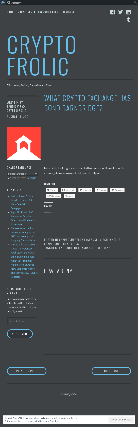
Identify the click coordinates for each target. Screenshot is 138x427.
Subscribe (20, 334)
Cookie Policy (54, 421)
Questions (103, 248)
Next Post (117, 371)
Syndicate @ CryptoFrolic (16, 109)
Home (10, 11)
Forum (20, 11)
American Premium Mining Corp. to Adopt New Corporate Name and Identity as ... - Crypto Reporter (24, 268)
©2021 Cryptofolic (69, 394)
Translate (31, 178)
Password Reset (49, 11)
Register (69, 11)
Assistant (16, 2)
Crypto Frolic (42, 55)
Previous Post (31, 371)
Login (31, 11)
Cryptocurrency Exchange (78, 240)
